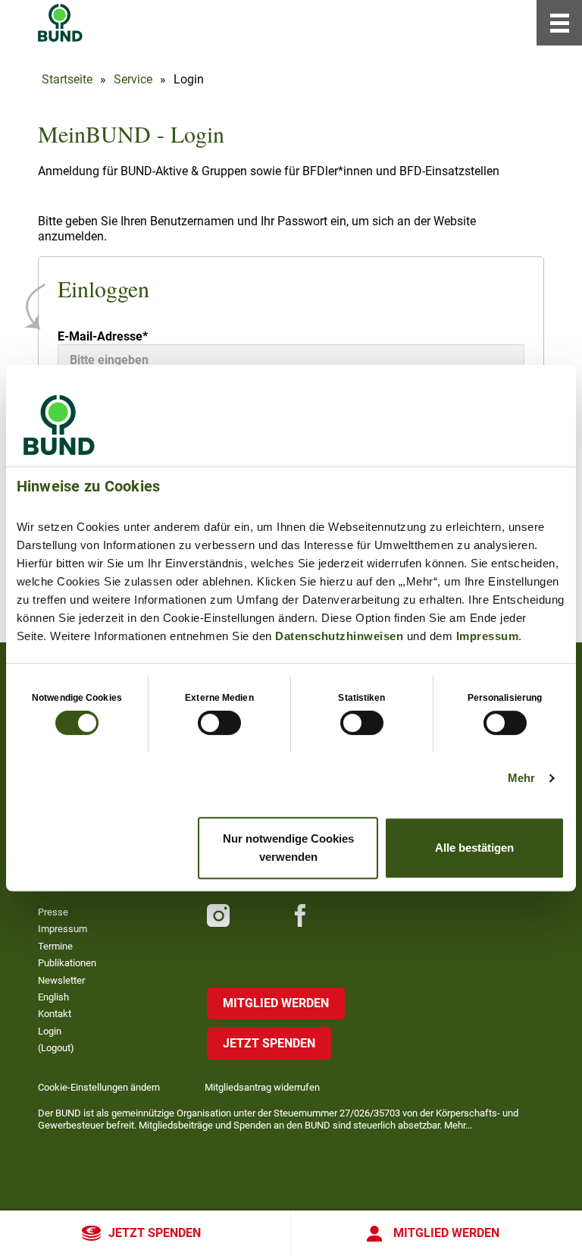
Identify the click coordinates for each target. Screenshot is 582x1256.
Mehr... (458, 1125)
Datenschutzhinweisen (339, 636)
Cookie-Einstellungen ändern (99, 1087)
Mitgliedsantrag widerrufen (262, 1087)
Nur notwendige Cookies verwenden (288, 847)
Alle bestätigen (474, 847)
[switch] (219, 723)
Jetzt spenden (154, 1233)
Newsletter (61, 980)
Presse (53, 912)
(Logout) (56, 1047)
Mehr (521, 777)
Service (133, 79)
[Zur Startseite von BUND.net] (60, 23)
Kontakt (54, 1013)
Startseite (67, 79)
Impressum (487, 636)
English (53, 997)
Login (49, 1031)
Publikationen (67, 963)
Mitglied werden (446, 1233)
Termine (55, 946)
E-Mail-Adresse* (103, 336)
